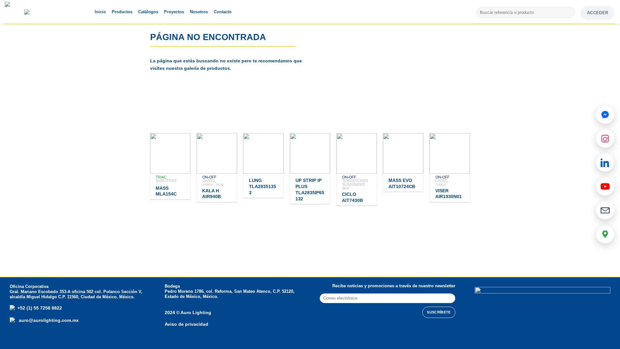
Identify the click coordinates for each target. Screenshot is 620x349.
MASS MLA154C (166, 191)
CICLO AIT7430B (352, 197)
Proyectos (174, 11)
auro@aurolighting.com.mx (48, 320)
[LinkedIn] (605, 162)
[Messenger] (605, 115)
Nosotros (199, 11)
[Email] (605, 210)
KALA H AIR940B (211, 193)
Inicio (100, 11)
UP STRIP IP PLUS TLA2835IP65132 (309, 189)
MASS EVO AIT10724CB (401, 183)
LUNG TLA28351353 (262, 186)
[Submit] (568, 12)
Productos (122, 11)
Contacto (223, 11)
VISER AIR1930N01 (448, 193)
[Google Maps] (605, 234)
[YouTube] (605, 186)
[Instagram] (605, 139)
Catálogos (148, 11)
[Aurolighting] (18, 12)
